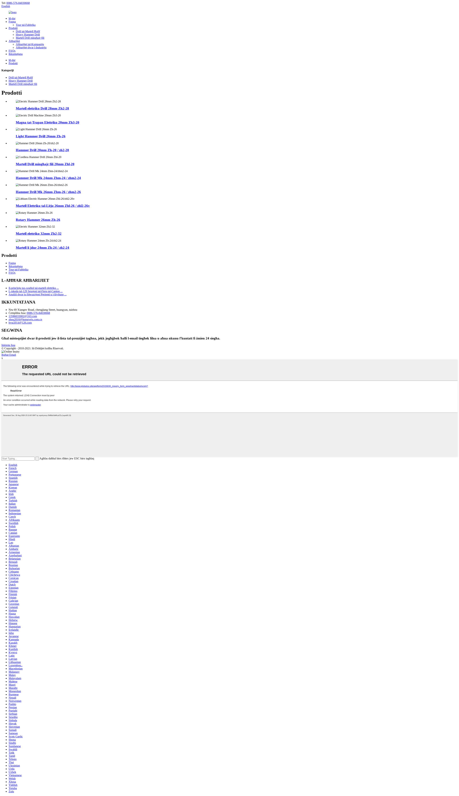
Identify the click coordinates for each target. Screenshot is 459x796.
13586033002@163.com (23, 316)
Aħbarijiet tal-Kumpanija (30, 44)
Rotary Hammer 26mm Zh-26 (38, 220)
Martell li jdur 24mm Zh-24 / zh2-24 (42, 247)
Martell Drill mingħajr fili (30, 37)
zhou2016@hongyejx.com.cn (25, 319)
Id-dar (12, 18)
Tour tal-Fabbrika (26, 24)
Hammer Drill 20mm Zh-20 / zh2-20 (42, 150)
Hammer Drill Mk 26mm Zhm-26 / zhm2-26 (48, 192)
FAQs (12, 50)
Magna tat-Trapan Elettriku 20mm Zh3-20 (47, 122)
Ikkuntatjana (16, 53)
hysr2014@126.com (20, 322)
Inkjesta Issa (8, 345)
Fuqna (12, 21)
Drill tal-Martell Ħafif (28, 31)
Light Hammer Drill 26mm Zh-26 (40, 136)
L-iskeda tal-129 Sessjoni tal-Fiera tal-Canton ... (36, 291)
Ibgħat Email (8, 354)
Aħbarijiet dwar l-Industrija (31, 47)
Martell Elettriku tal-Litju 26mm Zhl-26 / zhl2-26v (53, 206)
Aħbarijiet (14, 41)
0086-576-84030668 (18, 2)
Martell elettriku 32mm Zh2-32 (38, 233)
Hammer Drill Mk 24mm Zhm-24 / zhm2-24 (48, 178)
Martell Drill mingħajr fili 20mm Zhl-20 (45, 164)
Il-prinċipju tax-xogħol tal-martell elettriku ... (34, 288)
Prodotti (13, 28)
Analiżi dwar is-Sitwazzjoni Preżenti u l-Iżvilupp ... (38, 294)
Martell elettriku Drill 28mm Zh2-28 (42, 108)
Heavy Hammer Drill (28, 34)
